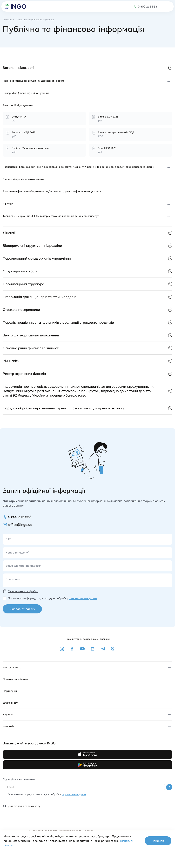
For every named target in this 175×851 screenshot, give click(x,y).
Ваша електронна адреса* (23, 565)
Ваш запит (13, 579)
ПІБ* (8, 539)
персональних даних (83, 598)
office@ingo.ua (20, 524)
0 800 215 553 (147, 6)
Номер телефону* (17, 552)
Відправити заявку (22, 609)
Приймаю (158, 840)
